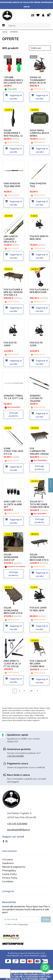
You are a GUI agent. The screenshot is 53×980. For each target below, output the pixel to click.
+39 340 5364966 (15, 756)
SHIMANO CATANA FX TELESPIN (36, 398)
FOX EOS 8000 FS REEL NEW (39, 237)
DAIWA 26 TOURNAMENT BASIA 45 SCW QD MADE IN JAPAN (38, 83)
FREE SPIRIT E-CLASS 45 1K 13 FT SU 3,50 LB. (12, 664)
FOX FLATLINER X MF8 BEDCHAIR (39, 291)
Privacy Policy (10, 877)
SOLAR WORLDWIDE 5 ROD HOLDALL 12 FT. (13, 134)
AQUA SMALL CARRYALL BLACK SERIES (39, 133)
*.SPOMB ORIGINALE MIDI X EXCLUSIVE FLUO (13, 80)
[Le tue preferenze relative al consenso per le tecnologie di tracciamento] (3, 735)
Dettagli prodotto (13, 414)
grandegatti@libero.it (18, 829)
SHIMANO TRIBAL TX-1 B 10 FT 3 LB (13, 397)
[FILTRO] (50, 490)
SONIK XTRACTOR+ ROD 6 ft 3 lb (13, 451)
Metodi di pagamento (13, 866)
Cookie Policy (9, 874)
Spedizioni (8, 863)
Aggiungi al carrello (15, 97)
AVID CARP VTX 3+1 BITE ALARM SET (13, 504)
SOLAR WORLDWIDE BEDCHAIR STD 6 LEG (39, 558)
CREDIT (43, 956)
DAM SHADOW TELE (38, 185)
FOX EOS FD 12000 (36, 344)
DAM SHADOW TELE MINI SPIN (12, 185)
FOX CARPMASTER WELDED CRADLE (39, 451)
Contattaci (8, 881)
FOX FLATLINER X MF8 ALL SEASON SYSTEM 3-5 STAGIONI (13, 293)
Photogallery (9, 870)
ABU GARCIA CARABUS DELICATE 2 (11, 239)
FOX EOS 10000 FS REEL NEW (38, 609)
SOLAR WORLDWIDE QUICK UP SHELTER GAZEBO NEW (11, 560)
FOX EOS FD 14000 (10, 344)
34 (31, 691)
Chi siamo (7, 859)
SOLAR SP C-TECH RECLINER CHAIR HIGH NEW (39, 504)
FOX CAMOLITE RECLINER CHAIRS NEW (38, 664)
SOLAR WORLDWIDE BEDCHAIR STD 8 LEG (13, 611)
